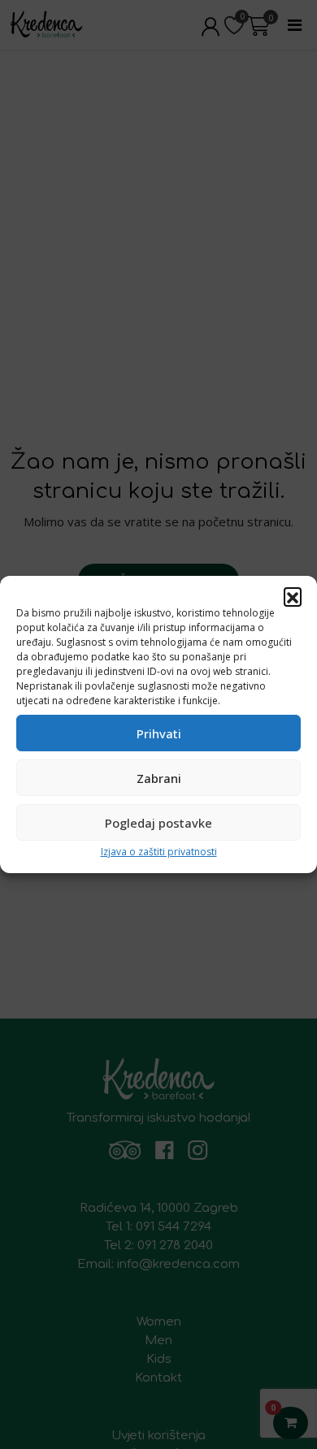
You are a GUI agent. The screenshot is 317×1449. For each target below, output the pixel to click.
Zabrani (159, 778)
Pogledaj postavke (158, 823)
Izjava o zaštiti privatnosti (159, 852)
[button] (292, 596)
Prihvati (159, 733)
